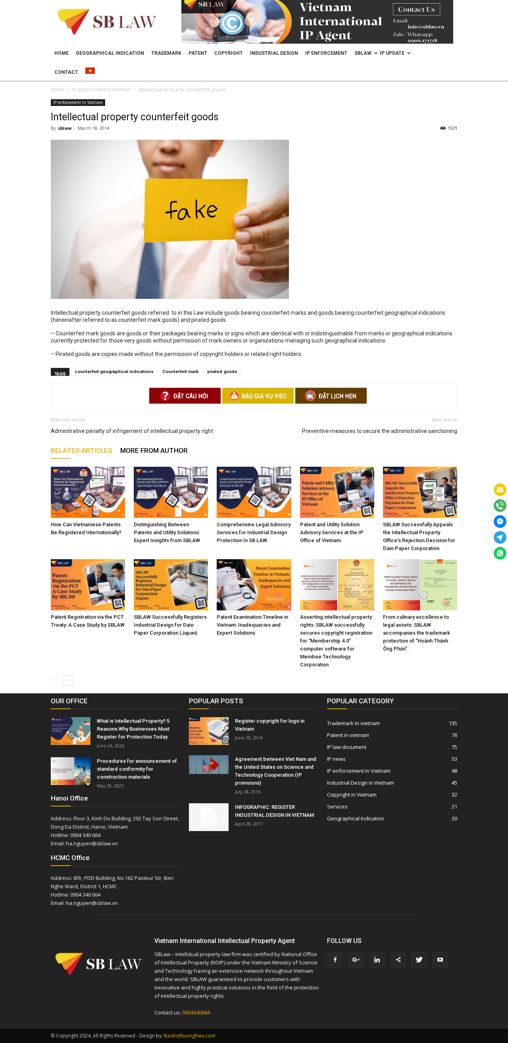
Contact (66, 72)
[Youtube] (440, 960)
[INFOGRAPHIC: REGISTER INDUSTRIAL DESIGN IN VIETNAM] (209, 817)
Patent (198, 53)
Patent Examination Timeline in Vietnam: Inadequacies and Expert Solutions (252, 625)
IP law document (346, 746)
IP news (336, 758)
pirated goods (222, 371)
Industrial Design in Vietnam (360, 782)
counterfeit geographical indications (114, 371)
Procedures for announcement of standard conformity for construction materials (137, 769)
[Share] (398, 960)
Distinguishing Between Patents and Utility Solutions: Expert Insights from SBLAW (167, 532)
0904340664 (196, 1012)
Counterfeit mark (180, 371)
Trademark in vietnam (353, 723)
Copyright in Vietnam (352, 794)
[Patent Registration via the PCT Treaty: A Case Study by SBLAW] (88, 584)
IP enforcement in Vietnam (78, 102)
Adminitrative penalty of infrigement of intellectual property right (132, 431)
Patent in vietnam (348, 735)
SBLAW (362, 53)
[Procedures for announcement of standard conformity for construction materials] (70, 771)
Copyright (228, 53)
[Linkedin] (377, 960)
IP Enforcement (326, 53)
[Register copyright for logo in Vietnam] (209, 731)
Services (337, 806)
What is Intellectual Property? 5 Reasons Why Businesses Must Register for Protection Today (133, 729)
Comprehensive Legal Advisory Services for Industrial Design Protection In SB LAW (254, 532)
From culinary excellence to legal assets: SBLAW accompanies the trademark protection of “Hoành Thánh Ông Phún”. (416, 633)
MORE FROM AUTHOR (154, 450)
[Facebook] (335, 960)
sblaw (64, 128)
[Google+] (356, 960)
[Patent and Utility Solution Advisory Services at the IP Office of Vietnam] (337, 492)
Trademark (166, 53)
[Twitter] (419, 960)
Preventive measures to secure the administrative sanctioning (379, 431)
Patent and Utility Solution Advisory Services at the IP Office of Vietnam (332, 532)
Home (61, 53)
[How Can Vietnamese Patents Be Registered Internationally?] (88, 492)
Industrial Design (274, 53)
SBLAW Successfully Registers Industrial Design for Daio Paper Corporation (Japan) (170, 625)
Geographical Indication (110, 53)
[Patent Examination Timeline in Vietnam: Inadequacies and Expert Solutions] (254, 584)
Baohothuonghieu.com (190, 1035)
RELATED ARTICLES (81, 450)
